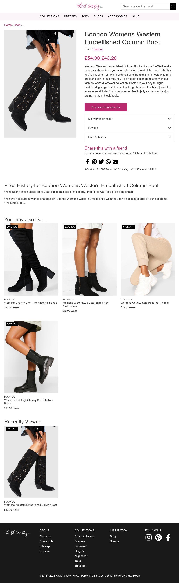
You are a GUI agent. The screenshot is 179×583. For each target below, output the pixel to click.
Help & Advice (97, 137)
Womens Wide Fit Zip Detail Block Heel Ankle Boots (85, 304)
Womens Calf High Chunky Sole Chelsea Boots (28, 401)
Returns (93, 128)
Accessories (117, 16)
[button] (70, 36)
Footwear (80, 546)
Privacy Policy (80, 575)
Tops (85, 16)
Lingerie (80, 551)
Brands (114, 541)
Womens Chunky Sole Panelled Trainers (145, 302)
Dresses (70, 16)
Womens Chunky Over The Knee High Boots (31, 302)
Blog (113, 536)
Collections (49, 16)
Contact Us (46, 541)
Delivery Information (100, 119)
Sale (135, 16)
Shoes (98, 16)
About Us (45, 536)
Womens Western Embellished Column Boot (30, 505)
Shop (17, 25)
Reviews (45, 551)
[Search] (173, 6)
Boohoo (98, 49)
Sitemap (45, 546)
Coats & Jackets (85, 536)
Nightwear (81, 556)
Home (8, 25)
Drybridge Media (131, 575)
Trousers (80, 566)
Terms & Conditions (101, 575)
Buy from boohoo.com (106, 107)
